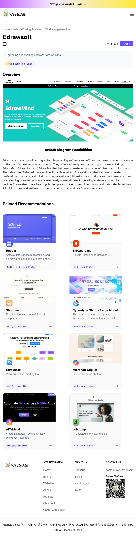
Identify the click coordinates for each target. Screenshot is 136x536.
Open (127, 44)
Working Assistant (31, 29)
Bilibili (78, 476)
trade (15, 29)
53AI (130, 525)
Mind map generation (57, 29)
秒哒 (79, 530)
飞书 (24, 525)
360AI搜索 (82, 525)
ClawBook (49, 503)
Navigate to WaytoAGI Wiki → (68, 4)
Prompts (48, 496)
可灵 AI (70, 525)
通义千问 (43, 525)
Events (47, 476)
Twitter (78, 490)
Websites (48, 483)
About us (80, 470)
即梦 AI (60, 525)
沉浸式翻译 (108, 525)
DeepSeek (69, 530)
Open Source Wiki (54, 510)
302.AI (58, 530)
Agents (47, 490)
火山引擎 (121, 525)
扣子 (52, 525)
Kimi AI (32, 525)
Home (6, 29)
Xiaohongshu (82, 483)
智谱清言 (94, 525)
